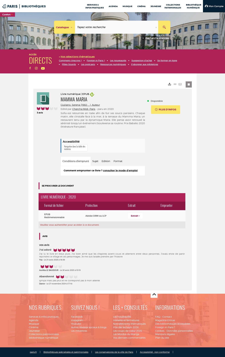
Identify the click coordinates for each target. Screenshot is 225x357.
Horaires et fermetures (126, 320)
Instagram (77, 320)
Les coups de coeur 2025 (127, 330)
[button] (214, 6)
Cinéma (33, 327)
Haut (154, 294)
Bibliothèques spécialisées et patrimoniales (65, 352)
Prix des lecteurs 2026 (126, 327)
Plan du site (162, 337)
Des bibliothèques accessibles (172, 323)
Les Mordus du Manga (126, 334)
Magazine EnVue (165, 320)
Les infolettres (79, 330)
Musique (34, 323)
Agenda (33, 320)
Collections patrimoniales (44, 334)
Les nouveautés (122, 316)
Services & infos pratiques (44, 316)
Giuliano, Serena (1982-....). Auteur (80, 104)
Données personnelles (180, 330)
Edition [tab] (106, 161)
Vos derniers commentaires (129, 337)
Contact (167, 316)
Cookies (159, 330)
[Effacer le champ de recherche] (156, 27)
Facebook (77, 316)
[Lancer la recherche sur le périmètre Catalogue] (164, 27)
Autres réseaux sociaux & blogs (89, 327)
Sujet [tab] (95, 161)
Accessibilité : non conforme (155, 352)
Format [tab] (118, 161)
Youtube (76, 323)
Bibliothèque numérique (43, 337)
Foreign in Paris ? (165, 327)
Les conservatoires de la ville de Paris (114, 352)
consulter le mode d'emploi (120, 170)
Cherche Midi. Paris (83, 109)
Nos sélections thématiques (129, 323)
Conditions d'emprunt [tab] (75, 161)
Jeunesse (34, 330)
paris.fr (33, 352)
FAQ (157, 316)
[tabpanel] (103, 170)
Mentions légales (165, 334)
